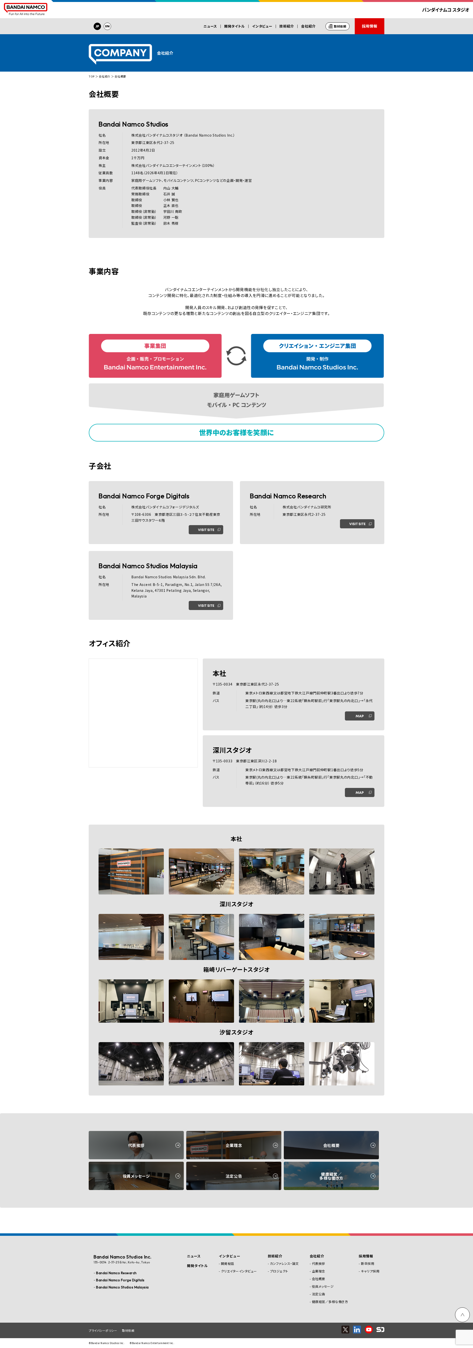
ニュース (210, 26)
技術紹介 (286, 26)
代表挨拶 (318, 1263)
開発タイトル (234, 26)
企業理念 (318, 1271)
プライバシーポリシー (103, 1330)
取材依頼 (128, 1330)
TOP (92, 76)
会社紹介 (308, 26)
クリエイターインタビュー (239, 1271)
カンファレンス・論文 (284, 1263)
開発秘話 (227, 1263)
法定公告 (318, 1294)
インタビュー (262, 26)
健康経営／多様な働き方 (330, 1301)
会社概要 (318, 1278)
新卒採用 (367, 1263)
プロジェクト (279, 1271)
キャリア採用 (370, 1271)
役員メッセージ (323, 1286)
